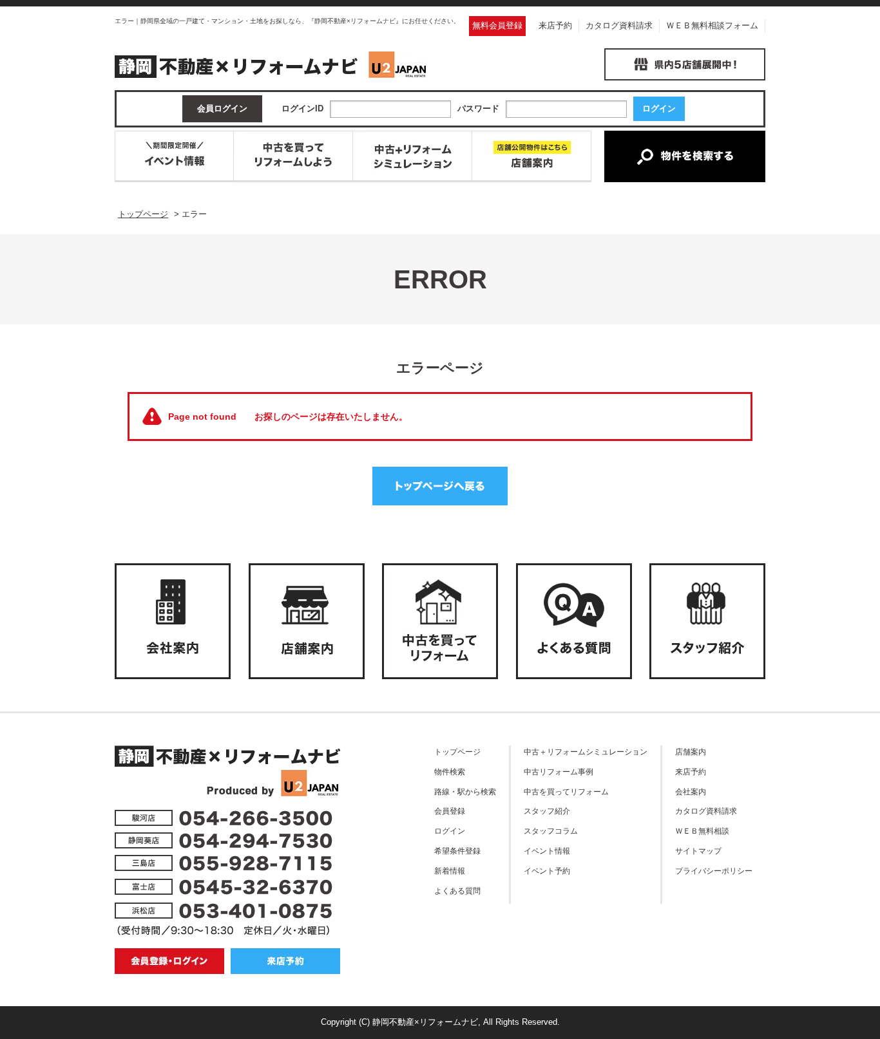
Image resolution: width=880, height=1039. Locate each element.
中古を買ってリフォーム (566, 791)
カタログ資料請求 (619, 25)
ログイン (449, 831)
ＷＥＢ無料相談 (702, 831)
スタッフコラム (551, 831)
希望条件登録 (457, 851)
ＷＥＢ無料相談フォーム (712, 25)
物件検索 (449, 771)
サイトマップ (698, 851)
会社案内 (690, 791)
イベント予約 (547, 870)
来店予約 (555, 25)
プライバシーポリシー (713, 870)
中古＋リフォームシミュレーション (585, 751)
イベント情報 (547, 851)
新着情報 (449, 870)
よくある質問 (457, 890)
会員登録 (449, 811)
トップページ (457, 751)
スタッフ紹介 (547, 811)
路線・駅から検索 (465, 791)
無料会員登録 (497, 25)
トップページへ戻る (440, 486)
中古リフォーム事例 (558, 771)
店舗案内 (690, 751)
